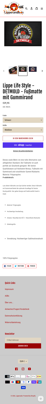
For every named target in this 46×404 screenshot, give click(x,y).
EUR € (22, 361)
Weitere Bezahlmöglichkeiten (23, 151)
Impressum (9, 289)
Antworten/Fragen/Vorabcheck (17, 309)
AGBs (7, 296)
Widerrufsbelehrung (12, 322)
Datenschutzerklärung (13, 316)
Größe (5, 125)
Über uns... (9, 302)
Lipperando (19, 396)
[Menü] (41, 8)
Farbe (5, 115)
